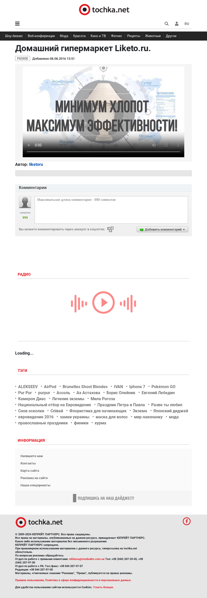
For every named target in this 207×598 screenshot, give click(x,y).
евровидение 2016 (36, 417)
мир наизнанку (148, 417)
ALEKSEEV (28, 386)
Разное (22, 58)
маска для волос (112, 417)
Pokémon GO (163, 386)
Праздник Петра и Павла (121, 404)
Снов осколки (31, 410)
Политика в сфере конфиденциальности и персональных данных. (88, 580)
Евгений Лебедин (158, 392)
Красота (79, 36)
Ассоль (63, 392)
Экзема (140, 410)
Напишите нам (31, 456)
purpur (44, 392)
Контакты (28, 463)
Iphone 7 (137, 386)
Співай (56, 410)
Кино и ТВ (98, 36)
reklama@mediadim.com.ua (87, 559)
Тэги (23, 370)
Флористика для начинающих (97, 410)
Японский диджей (170, 410)
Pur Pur (25, 392)
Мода (64, 36)
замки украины (74, 417)
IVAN (118, 386)
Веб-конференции (41, 36)
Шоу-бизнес (14, 36)
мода (174, 417)
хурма (100, 423)
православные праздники (43, 423)
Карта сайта (29, 471)
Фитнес (116, 36)
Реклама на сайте (34, 478)
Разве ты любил (166, 404)
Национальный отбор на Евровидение (54, 404)
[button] (177, 24)
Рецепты (133, 36)
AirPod (50, 386)
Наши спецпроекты (35, 485)
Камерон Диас (32, 398)
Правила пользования (29, 580)
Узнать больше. (103, 587)
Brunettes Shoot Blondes (85, 386)
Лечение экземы (68, 398)
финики (81, 423)
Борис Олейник (121, 392)
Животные (153, 36)
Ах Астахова (88, 392)
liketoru (36, 164)
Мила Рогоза (103, 398)
